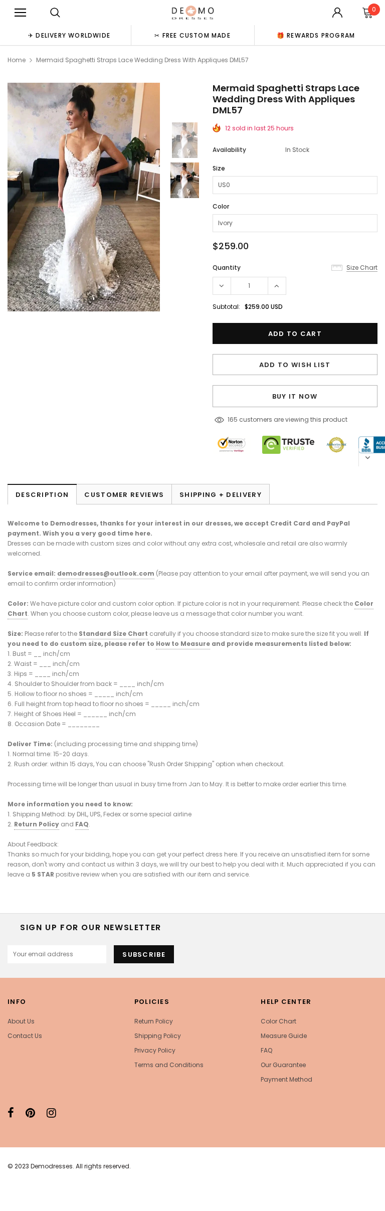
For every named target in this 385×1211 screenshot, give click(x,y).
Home (17, 60)
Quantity (227, 267)
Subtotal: (226, 306)
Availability (229, 149)
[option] (69, 35)
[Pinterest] (30, 1112)
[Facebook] (11, 1112)
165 (233, 419)
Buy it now (295, 396)
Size (219, 168)
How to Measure (183, 643)
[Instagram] (51, 1112)
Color (221, 206)
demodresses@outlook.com (105, 573)
